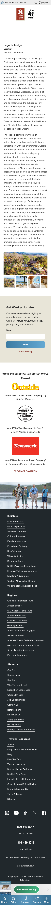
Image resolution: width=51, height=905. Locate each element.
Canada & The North (17, 620)
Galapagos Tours (15, 625)
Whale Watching (15, 556)
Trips (13, 902)
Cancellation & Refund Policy (21, 784)
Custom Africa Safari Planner (21, 580)
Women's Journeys (16, 531)
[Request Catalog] (26, 889)
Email (9, 330)
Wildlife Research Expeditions (22, 585)
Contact (37, 902)
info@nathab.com (25, 865)
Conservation (14, 674)
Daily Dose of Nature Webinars (22, 749)
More (46, 902)
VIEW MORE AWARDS (25, 471)
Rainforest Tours (15, 561)
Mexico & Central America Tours (23, 645)
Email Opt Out (14, 714)
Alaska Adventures (16, 615)
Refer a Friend (14, 709)
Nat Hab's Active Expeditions (21, 566)
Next (25, 344)
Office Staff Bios (15, 694)
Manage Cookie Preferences (21, 729)
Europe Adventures (16, 655)
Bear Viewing (14, 551)
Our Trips (11, 670)
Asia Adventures (15, 635)
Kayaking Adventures (17, 575)
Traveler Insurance (16, 764)
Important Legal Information (21, 779)
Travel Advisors (14, 793)
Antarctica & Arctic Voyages (21, 630)
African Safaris (14, 605)
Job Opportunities (16, 699)
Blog (9, 754)
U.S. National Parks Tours (19, 610)
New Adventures (15, 521)
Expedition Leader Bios (18, 689)
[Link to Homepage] (25, 14)
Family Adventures (16, 541)
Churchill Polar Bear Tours (20, 600)
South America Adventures (20, 650)
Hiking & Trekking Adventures (22, 571)
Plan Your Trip (14, 759)
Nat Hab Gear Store (16, 774)
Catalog (25, 902)
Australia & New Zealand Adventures (25, 640)
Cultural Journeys (16, 536)
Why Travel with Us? (17, 685)
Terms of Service (15, 719)
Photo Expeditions (16, 526)
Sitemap (11, 798)
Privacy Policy (25, 351)
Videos (10, 744)
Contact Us (12, 704)
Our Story (12, 680)
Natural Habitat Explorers (19, 769)
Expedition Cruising (17, 546)
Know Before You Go (17, 788)
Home (4, 902)
